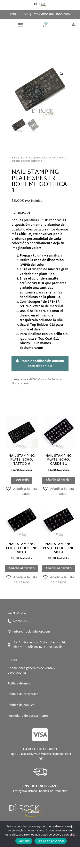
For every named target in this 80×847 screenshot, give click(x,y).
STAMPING (25, 158)
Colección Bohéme (50, 379)
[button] (20, 25)
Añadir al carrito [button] (59, 480)
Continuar (23, 840)
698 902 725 (19, 14)
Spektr (36, 158)
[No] (73, 834)
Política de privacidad (51, 840)
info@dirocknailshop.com (51, 14)
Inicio (14, 158)
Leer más (21, 480)
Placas (15, 383)
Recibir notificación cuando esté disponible (41, 363)
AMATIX (32, 379)
